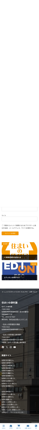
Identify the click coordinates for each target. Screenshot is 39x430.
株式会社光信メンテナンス (18, 319)
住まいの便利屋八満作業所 (12, 334)
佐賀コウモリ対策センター (11, 407)
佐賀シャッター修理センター (11, 410)
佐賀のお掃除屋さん (8, 365)
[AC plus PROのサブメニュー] (28, 291)
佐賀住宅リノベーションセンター (13, 412)
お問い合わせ (28, 428)
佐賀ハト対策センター (9, 402)
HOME (11, 428)
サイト (4, 215)
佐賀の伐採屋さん (8, 363)
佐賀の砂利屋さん (8, 360)
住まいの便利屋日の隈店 (11, 324)
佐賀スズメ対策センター (10, 404)
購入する (18, 428)
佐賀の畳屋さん (7, 399)
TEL (36, 428)
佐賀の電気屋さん (8, 368)
